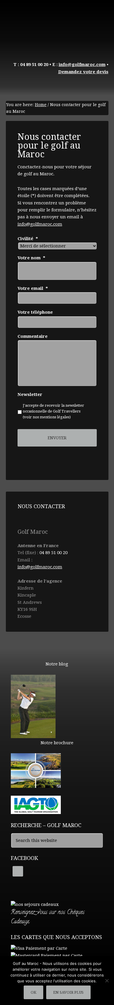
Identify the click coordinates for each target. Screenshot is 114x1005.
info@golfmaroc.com (40, 224)
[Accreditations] (36, 811)
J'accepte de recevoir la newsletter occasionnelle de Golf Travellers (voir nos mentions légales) (53, 411)
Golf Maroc (57, 26)
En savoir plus (68, 992)
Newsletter (30, 394)
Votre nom (31, 257)
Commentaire (33, 336)
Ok (33, 992)
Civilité (28, 238)
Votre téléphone (35, 312)
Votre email (33, 288)
